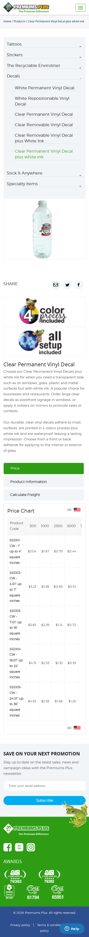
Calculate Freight (25, 495)
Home (7, 21)
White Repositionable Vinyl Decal (42, 101)
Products (19, 21)
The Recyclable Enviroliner (33, 65)
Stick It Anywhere (24, 173)
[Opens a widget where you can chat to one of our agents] (71, 929)
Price (14, 468)
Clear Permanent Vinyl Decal (44, 114)
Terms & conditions (51, 925)
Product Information (28, 482)
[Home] (31, 7)
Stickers (15, 54)
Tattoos (14, 44)
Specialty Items (22, 183)
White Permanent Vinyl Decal (44, 87)
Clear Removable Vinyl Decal (44, 124)
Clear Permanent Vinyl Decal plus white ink (44, 154)
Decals (13, 76)
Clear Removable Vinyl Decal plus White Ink (44, 138)
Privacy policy (20, 925)
